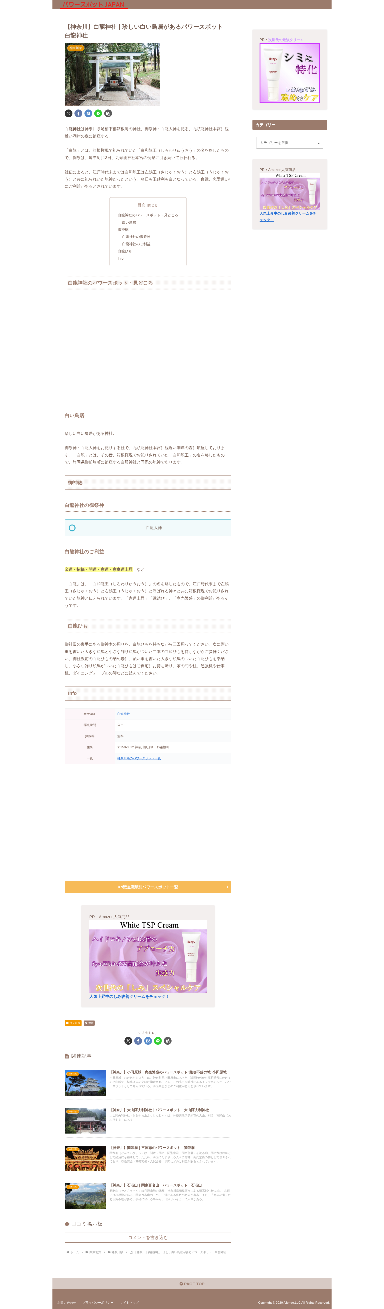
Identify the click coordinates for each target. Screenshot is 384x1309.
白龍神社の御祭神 (136, 237)
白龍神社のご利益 (136, 244)
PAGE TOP (193, 1284)
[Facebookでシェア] (78, 113)
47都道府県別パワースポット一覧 (148, 887)
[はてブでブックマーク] (88, 113)
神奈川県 (75, 1023)
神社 (91, 1023)
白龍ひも (125, 251)
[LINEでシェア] (98, 113)
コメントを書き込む (148, 1237)
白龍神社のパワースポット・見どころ (148, 215)
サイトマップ (129, 1302)
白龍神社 (123, 714)
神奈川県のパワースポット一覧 (139, 758)
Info (121, 258)
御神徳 (123, 229)
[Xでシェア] (68, 113)
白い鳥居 (129, 222)
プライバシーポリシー (98, 1302)
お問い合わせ (66, 1302)
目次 (142, 205)
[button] (108, 113)
